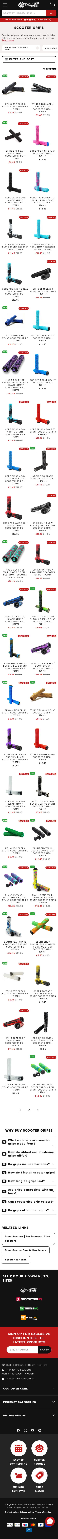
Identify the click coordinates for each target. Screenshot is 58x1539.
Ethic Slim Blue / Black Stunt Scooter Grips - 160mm (15, 621)
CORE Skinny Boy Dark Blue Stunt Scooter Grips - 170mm (15, 480)
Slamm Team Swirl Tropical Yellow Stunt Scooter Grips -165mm (43, 899)
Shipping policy (28, 1518)
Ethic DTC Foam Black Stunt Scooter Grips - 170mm (15, 155)
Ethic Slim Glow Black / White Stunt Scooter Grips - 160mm (42, 527)
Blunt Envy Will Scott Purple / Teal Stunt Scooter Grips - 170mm (15, 899)
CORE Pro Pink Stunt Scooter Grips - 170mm (43, 153)
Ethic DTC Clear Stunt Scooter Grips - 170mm (15, 993)
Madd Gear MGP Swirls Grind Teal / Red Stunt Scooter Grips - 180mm (15, 574)
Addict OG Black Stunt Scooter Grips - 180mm (43, 478)
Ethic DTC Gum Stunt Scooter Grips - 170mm (43, 712)
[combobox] (29, 13)
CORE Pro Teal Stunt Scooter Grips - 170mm (43, 338)
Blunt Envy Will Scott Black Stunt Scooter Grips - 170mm (42, 852)
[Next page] (37, 1110)
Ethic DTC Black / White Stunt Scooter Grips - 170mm (42, 108)
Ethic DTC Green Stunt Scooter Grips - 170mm (15, 850)
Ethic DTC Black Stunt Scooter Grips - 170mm (15, 106)
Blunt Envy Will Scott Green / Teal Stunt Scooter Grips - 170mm (43, 1089)
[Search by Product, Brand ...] (51, 13)
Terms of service (43, 1512)
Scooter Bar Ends (16, 1259)
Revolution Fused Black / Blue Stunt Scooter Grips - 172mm (15, 667)
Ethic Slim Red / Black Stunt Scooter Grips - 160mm (15, 1042)
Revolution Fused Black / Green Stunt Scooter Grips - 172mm (43, 621)
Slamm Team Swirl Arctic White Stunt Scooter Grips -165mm (15, 946)
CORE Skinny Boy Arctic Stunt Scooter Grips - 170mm (15, 433)
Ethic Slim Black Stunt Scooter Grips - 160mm (43, 291)
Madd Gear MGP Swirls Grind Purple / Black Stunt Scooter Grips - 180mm (15, 385)
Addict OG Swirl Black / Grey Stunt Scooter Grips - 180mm (43, 1042)
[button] (5, 4)
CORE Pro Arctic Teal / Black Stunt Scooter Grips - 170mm (15, 293)
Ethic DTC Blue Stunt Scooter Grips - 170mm (15, 338)
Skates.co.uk (29, 1504)
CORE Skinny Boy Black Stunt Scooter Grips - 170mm (15, 202)
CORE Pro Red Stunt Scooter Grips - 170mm (42, 757)
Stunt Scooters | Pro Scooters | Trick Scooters (27, 1238)
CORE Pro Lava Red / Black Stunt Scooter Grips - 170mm (15, 527)
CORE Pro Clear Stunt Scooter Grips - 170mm (15, 1087)
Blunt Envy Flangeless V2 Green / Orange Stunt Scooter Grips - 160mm (43, 947)
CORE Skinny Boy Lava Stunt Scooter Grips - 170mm (42, 572)
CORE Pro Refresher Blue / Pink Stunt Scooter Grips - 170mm (42, 202)
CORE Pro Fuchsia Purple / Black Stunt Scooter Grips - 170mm (15, 758)
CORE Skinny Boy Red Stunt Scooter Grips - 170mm (43, 432)
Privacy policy (27, 1512)
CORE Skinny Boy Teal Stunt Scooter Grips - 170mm (42, 247)
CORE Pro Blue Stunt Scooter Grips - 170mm (43, 382)
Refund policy (12, 1512)
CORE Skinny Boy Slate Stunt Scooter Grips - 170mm (15, 247)
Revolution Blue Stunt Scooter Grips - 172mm (15, 712)
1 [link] (20, 1110)
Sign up (44, 1350)
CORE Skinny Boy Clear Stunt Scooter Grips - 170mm (15, 805)
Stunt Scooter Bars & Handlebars (25, 1250)
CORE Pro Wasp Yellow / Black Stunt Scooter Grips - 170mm (43, 995)
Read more (8, 40)
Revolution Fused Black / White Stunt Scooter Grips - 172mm (42, 805)
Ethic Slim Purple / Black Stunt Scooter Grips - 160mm (43, 667)
